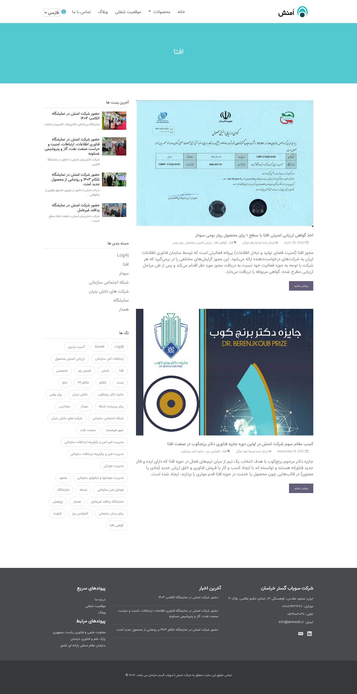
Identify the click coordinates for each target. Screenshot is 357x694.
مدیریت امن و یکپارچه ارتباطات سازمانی (97, 454)
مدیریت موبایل (114, 466)
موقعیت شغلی (128, 12)
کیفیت (57, 513)
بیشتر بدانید (301, 286)
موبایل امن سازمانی (110, 490)
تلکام (102, 382)
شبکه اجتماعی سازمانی (109, 282)
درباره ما (100, 599)
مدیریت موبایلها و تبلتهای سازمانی (100, 478)
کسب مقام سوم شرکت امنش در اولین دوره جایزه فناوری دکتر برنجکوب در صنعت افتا (240, 444)
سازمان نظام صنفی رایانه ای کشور (83, 645)
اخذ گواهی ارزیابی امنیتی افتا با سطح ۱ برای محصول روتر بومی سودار (254, 235)
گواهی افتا (220, 242)
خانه (181, 12)
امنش (105, 370)
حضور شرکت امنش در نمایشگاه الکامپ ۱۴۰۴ (76, 116)
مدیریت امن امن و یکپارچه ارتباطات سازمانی (94, 442)
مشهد (63, 478)
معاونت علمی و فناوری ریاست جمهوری (79, 632)
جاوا (65, 382)
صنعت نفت (88, 430)
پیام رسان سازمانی (111, 513)
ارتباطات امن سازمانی (109, 359)
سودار (124, 273)
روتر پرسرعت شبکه (111, 406)
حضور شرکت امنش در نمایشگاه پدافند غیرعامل (76, 207)
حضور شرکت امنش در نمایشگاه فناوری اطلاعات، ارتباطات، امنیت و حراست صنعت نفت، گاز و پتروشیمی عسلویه (72, 146)
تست (120, 382)
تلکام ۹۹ (83, 382)
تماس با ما (81, 12)
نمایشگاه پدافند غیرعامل (107, 501)
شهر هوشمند (115, 430)
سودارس (64, 406)
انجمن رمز (84, 370)
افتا (231, 242)
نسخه (83, 490)
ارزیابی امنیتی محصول (199, 242)
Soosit (99, 347)
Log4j (123, 255)
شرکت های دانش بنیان (109, 291)
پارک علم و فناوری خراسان (88, 639)
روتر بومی (178, 242)
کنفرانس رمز (213, 451)
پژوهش (58, 501)
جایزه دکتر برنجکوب (192, 451)
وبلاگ (103, 12)
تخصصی (62, 370)
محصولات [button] (161, 12)
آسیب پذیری (76, 347)
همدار (124, 309)
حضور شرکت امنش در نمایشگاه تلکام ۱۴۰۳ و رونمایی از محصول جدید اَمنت (75, 179)
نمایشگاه (121, 300)
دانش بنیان (80, 394)
